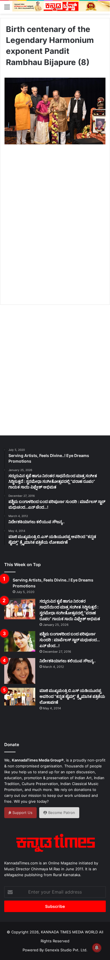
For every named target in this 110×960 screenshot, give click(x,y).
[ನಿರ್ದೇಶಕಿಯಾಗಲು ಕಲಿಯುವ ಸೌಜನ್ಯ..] (19, 671)
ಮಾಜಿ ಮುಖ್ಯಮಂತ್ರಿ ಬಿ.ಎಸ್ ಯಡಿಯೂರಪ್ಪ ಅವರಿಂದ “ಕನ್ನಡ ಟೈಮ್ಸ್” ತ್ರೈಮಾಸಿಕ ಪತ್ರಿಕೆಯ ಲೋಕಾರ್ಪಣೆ (72, 696)
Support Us (21, 812)
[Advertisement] (55, 231)
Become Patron (61, 812)
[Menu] (7, 7)
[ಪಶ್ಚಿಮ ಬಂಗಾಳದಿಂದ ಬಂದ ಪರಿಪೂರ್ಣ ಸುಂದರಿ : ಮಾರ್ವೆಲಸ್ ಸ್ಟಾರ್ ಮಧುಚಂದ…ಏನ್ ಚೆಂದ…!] (19, 641)
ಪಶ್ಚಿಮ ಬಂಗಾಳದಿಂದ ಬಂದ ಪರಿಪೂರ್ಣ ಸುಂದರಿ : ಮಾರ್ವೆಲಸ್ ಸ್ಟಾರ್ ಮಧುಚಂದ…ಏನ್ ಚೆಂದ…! (69, 639)
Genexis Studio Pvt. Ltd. (66, 950)
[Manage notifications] (96, 947)
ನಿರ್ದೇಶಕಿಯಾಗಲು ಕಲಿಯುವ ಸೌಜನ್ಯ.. (67, 660)
